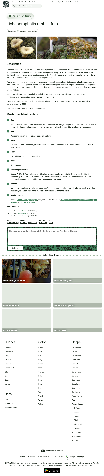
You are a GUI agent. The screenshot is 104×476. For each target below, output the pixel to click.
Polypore (75, 416)
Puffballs (75, 420)
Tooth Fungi (76, 432)
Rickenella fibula (28, 202)
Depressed (33, 223)
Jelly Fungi (76, 408)
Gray (40, 360)
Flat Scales (9, 352)
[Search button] (14, 6)
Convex (24, 223)
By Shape (78, 2)
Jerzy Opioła (22, 213)
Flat (73, 400)
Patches (8, 360)
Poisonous (36, 2)
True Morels (76, 436)
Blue (40, 352)
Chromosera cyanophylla (27, 200)
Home (22, 456)
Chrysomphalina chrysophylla (73, 200)
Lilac (40, 368)
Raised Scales (10, 368)
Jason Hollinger (23, 216)
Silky (6, 372)
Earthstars (76, 392)
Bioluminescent (11, 408)
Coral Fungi (76, 372)
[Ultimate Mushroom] (6, 4)
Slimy (7, 380)
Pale (40, 376)
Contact (31, 456)
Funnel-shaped (77, 404)
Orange (41, 372)
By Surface (69, 2)
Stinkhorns (76, 428)
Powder (8, 364)
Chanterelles (77, 360)
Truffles (75, 440)
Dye (50, 223)
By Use (54, 2)
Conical (75, 364)
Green (40, 364)
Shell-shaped (77, 424)
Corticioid (76, 376)
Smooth (43, 223)
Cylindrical (76, 384)
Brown (40, 356)
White (40, 400)
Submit (15, 248)
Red (39, 388)
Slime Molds (46, 2)
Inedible (28, 2)
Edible (21, 2)
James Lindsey (22, 211)
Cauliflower (76, 356)
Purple (40, 384)
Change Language (76, 456)
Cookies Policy (58, 456)
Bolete (74, 352)
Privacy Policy (43, 456)
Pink (40, 380)
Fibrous (8, 348)
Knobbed (75, 412)
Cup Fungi (76, 380)
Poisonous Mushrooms (22, 16)
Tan (16, 223)
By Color (61, 2)
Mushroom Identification (28, 31)
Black (40, 348)
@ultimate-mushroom (54, 451)
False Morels (77, 396)
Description (12, 31)
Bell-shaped (76, 348)
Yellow (10, 223)
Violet (40, 396)
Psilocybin (9, 404)
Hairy (7, 356)
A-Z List (14, 2)
